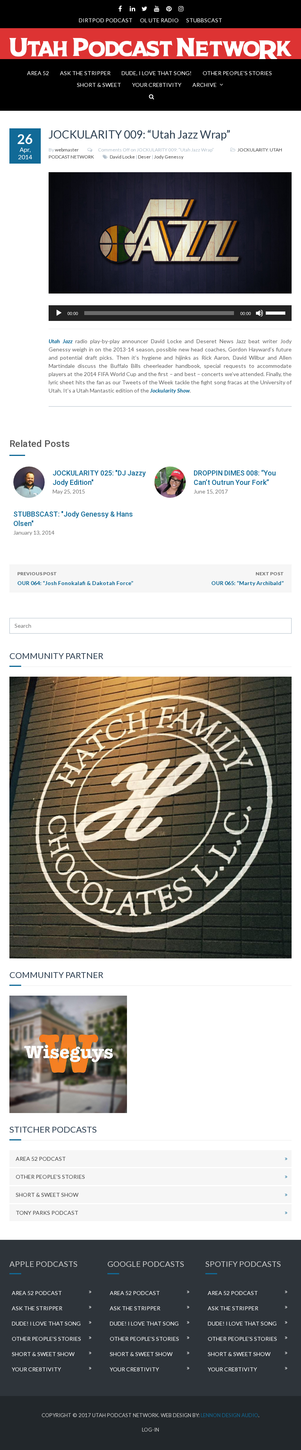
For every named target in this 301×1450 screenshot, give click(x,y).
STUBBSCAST (204, 20)
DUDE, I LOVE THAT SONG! (156, 73)
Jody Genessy (168, 157)
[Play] (59, 313)
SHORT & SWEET (99, 84)
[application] (170, 313)
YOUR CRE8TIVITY (156, 84)
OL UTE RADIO (159, 20)
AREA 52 (38, 73)
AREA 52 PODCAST (41, 1158)
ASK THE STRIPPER (85, 73)
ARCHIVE (204, 84)
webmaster (67, 150)
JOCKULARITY (253, 150)
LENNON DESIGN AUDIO (229, 1415)
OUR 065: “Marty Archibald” (247, 578)
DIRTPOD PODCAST (105, 20)
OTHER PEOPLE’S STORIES (237, 73)
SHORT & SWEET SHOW (47, 1194)
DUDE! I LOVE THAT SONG (46, 1323)
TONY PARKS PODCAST (47, 1212)
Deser (144, 157)
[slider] (277, 312)
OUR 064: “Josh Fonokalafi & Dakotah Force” (75, 578)
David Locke (122, 157)
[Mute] (259, 313)
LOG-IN (150, 1429)
